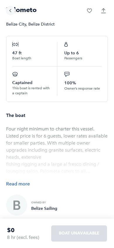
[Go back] (10, 10)
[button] (89, 10)
